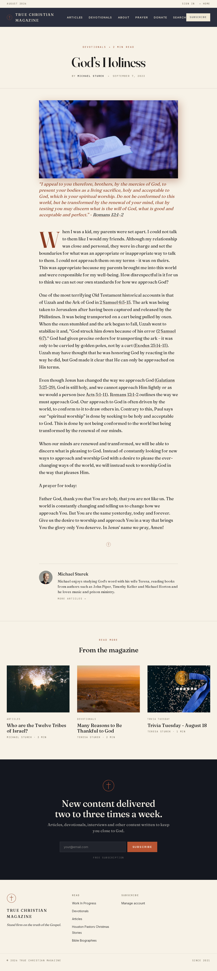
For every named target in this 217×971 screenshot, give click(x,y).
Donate (160, 17)
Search (179, 17)
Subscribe (198, 17)
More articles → (72, 598)
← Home (204, 3)
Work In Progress (84, 903)
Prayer (141, 17)
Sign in (188, 3)
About (123, 17)
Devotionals (100, 17)
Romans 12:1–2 (108, 214)
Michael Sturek (91, 75)
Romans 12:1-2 (124, 394)
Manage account (133, 903)
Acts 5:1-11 (96, 394)
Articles (75, 17)
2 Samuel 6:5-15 (115, 302)
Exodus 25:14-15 (150, 345)
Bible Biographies (84, 940)
